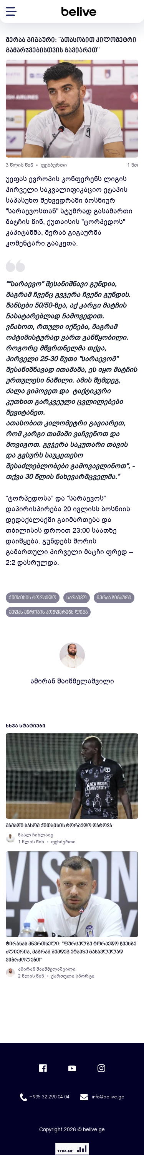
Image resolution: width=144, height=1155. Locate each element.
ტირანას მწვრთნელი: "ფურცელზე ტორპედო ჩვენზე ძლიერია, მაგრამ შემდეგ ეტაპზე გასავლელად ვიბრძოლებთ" (71, 952)
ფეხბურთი (54, 165)
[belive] (78, 11)
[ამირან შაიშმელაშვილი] (10, 972)
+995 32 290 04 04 (49, 1097)
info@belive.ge (108, 1097)
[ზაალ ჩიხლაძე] (10, 838)
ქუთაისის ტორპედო (32, 598)
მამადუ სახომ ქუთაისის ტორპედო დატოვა (59, 826)
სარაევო (76, 598)
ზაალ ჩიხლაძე (35, 835)
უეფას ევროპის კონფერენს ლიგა (48, 612)
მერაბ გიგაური (114, 598)
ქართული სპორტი (72, 976)
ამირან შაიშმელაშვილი (72, 681)
